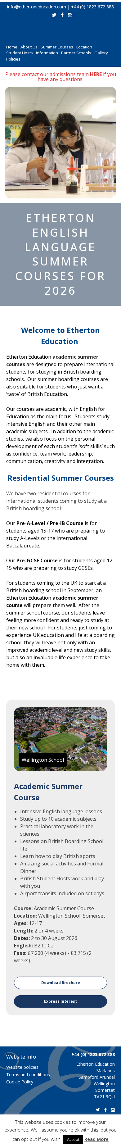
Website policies (22, 1067)
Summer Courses (58, 47)
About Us (29, 47)
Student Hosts (20, 53)
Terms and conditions (28, 1075)
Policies (13, 59)
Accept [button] (73, 1139)
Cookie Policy (19, 1082)
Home (12, 47)
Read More (96, 1139)
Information (48, 53)
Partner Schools (77, 53)
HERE (96, 74)
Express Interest (60, 1001)
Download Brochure (60, 982)
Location (85, 47)
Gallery (102, 53)
